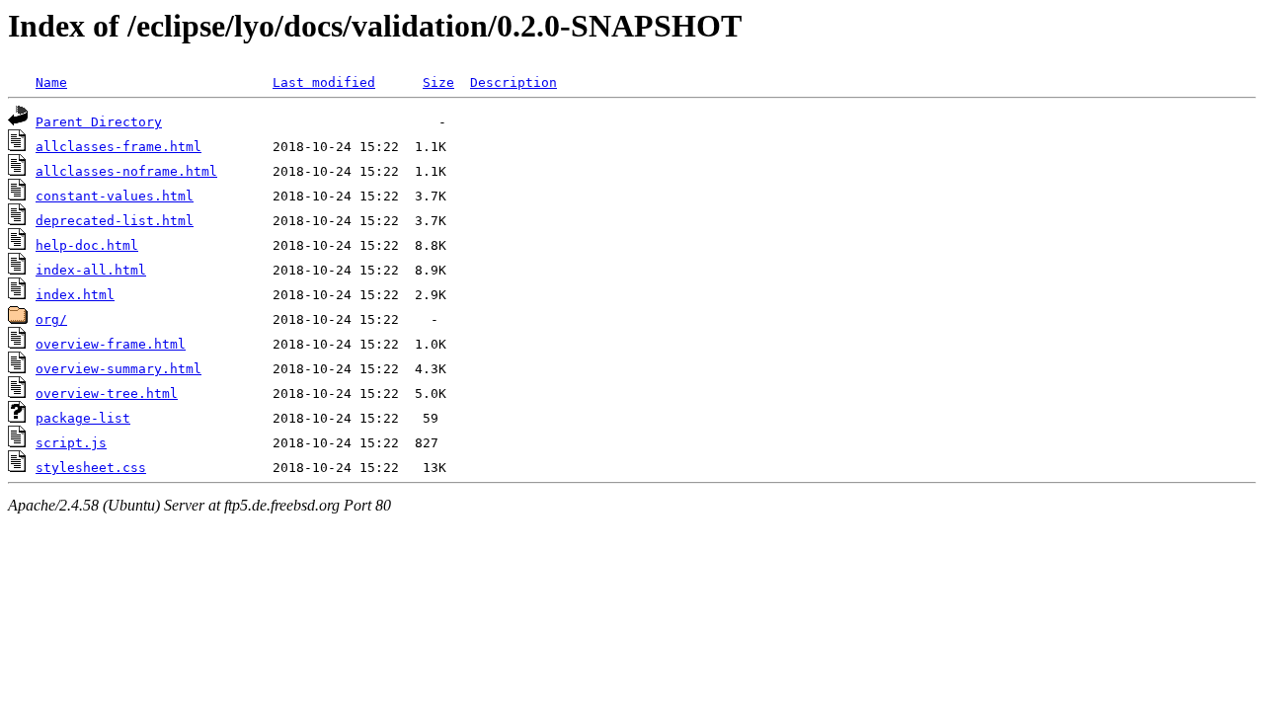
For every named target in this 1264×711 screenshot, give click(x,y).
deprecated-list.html (115, 220)
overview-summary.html (118, 368)
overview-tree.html (107, 393)
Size (438, 82)
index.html (75, 294)
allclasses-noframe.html (126, 171)
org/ (51, 319)
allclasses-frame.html (118, 146)
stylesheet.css (91, 467)
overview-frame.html (111, 344)
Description (513, 82)
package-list (83, 418)
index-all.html (91, 270)
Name (51, 82)
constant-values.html (115, 196)
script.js (71, 442)
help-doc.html (87, 245)
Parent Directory (99, 122)
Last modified (324, 82)
